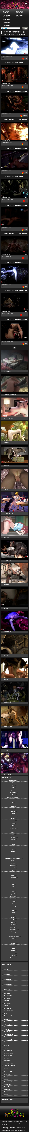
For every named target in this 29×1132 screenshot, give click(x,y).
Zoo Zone (5, 1022)
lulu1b (14, 953)
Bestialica (5, 1045)
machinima (14, 929)
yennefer (14, 837)
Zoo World (6, 1032)
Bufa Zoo (5, 1029)
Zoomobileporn (20, 14)
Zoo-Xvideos (6, 15)
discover (14, 943)
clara (14, 901)
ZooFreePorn (6, 22)
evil (14, 785)
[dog (14, 832)
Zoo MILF (5, 1091)
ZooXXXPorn (6, 19)
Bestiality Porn (7, 1039)
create (14, 941)
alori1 (14, 948)
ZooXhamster (20, 11)
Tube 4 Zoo (6, 24)
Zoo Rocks (6, 11)
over (14, 842)
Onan (4, 1037)
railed (14, 813)
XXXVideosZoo (7, 14)
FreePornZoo (6, 1060)
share (14, 945)
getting (14, 811)
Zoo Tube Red (7, 1015)
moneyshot (14, 872)
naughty (14, 927)
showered (14, 877)
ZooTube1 (6, 12)
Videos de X (6, 1019)
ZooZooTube (6, 1084)
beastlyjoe (14, 896)
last (14, 787)
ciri (14, 808)
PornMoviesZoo (7, 1010)
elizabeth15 (14, 792)
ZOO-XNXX (6, 17)
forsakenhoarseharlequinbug (14, 858)
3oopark (5, 1042)
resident (14, 782)
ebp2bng (14, 932)
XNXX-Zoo (19, 17)
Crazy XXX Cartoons (8, 1065)
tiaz (14, 884)
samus (14, 950)
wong (14, 917)
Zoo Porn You (7, 1008)
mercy (14, 875)
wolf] (14, 834)
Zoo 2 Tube (6, 1024)
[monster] (14, 898)
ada (14, 915)
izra (14, 849)
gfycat (14, 790)
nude (14, 919)
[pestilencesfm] (14, 780)
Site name (5, 1068)
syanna (14, 860)
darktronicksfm (14, 816)
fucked (14, 839)
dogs (14, 910)
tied (14, 846)
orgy (14, 870)
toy (14, 825)
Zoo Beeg (5, 1058)
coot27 (14, 868)
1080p (14, 795)
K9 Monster (6, 1074)
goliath (14, 894)
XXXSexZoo (19, 12)
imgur (14, 851)
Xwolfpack (6, 1089)
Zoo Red (5, 1086)
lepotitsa (14, 924)
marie (14, 799)
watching (14, 906)
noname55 (14, 828)
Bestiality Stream (7, 1053)
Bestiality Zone (7, 1055)
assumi (14, 820)
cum (14, 880)
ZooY (4, 1013)
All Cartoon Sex (7, 1063)
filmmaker (14, 958)
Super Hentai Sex (7, 1081)
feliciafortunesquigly (14, 936)
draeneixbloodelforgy (14, 797)
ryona (14, 922)
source (14, 955)
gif (14, 938)
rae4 (14, 854)
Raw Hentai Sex (7, 1076)
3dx (14, 886)
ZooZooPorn (19, 15)
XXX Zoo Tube (7, 21)
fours (14, 912)
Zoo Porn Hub (7, 1050)
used (14, 823)
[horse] (14, 818)
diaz (14, 891)
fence (14, 844)
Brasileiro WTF (7, 1071)
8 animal (18, 6)
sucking (14, 863)
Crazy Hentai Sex (7, 1034)
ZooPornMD (6, 25)
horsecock (14, 865)
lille (14, 903)
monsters (14, 806)
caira (14, 889)
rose (14, 802)
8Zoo (4, 1027)
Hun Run (5, 1048)
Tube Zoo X (6, 1005)
